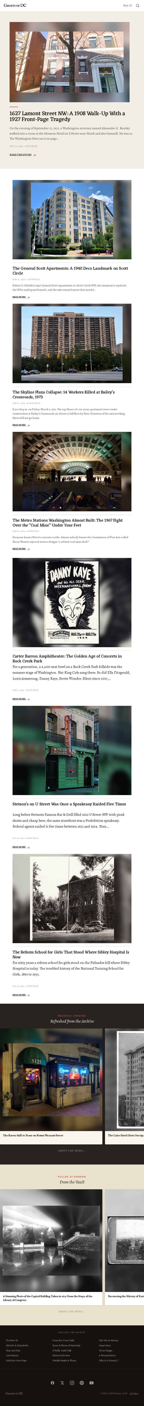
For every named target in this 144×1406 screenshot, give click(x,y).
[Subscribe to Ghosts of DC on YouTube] (91, 1382)
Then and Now (13, 1350)
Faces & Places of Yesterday (66, 1345)
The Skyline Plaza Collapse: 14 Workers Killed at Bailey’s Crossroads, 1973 (64, 395)
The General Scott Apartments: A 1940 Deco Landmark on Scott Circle (70, 271)
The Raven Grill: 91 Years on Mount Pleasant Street (33, 1135)
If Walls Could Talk (61, 1350)
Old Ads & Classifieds (17, 1345)
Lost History (12, 1355)
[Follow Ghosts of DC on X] (62, 1382)
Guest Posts (105, 1345)
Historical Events (61, 1355)
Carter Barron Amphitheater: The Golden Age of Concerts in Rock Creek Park (67, 659)
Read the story (23, 154)
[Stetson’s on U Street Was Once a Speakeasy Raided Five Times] (72, 750)
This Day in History (108, 1340)
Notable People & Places (64, 1360)
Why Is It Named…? (109, 1360)
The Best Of (12, 1340)
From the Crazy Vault (63, 1340)
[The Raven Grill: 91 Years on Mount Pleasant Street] (51, 1079)
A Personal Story (107, 1355)
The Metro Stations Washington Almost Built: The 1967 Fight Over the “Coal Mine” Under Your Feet (67, 523)
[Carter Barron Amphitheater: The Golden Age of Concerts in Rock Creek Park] (72, 602)
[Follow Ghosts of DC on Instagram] (72, 1382)
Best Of (127, 5)
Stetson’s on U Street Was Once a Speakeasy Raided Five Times (69, 804)
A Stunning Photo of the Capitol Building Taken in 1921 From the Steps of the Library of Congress (47, 1298)
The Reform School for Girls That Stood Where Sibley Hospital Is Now (71, 955)
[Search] (137, 5)
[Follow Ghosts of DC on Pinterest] (81, 1382)
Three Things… (106, 1350)
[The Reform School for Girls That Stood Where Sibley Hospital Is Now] (72, 898)
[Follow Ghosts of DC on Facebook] (52, 1382)
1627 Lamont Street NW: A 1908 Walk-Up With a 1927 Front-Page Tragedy (67, 117)
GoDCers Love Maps (16, 1360)
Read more (21, 296)
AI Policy (134, 1393)
